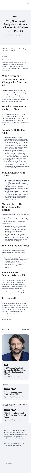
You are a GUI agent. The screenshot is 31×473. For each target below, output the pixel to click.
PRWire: (4, 56)
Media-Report (6, 319)
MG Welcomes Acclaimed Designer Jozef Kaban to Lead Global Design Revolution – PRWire (15, 371)
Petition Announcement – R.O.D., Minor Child (13, 393)
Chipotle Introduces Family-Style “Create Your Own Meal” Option (15, 415)
